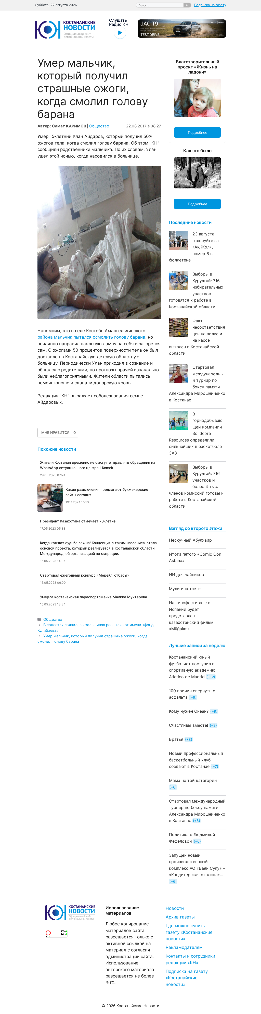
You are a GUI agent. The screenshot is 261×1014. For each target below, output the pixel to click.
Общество (99, 126)
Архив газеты (180, 917)
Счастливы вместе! (188, 725)
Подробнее (197, 132)
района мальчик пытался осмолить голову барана (91, 337)
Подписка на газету (210, 5)
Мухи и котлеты (185, 588)
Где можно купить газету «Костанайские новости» (189, 932)
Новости (175, 908)
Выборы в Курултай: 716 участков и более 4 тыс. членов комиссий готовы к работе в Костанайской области (196, 486)
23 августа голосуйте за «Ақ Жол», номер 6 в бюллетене (194, 247)
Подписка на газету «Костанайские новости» (187, 978)
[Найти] (187, 5)
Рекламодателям (184, 947)
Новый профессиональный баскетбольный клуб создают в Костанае (196, 760)
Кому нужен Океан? (188, 711)
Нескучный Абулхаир (190, 540)
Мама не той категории (193, 780)
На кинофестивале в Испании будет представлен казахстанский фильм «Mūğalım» (191, 615)
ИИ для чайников (186, 574)
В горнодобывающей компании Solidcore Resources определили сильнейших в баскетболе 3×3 (196, 433)
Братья (176, 739)
